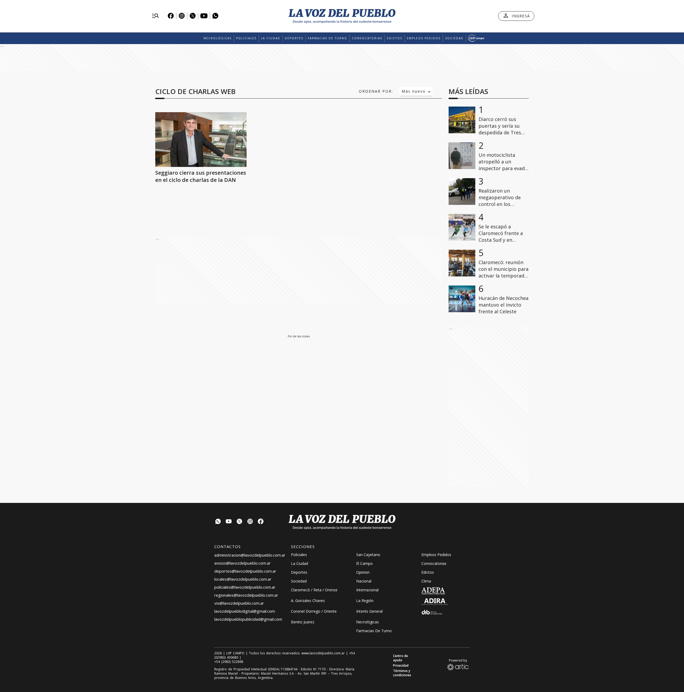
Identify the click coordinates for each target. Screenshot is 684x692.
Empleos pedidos (424, 38)
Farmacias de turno (327, 38)
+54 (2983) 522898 (228, 662)
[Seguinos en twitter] (239, 522)
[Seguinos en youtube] (229, 522)
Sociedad (454, 38)
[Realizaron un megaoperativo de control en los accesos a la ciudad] (462, 191)
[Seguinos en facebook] (261, 522)
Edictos (394, 38)
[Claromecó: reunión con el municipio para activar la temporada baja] (462, 263)
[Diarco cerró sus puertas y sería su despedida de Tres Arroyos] (462, 120)
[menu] (155, 16)
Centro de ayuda (400, 658)
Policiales (246, 38)
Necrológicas (218, 38)
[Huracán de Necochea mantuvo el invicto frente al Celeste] (462, 299)
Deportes (294, 38)
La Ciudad (270, 38)
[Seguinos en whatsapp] (218, 522)
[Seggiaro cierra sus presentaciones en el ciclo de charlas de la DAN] (201, 139)
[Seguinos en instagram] (250, 522)
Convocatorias (367, 38)
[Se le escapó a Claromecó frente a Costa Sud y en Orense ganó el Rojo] (462, 227)
